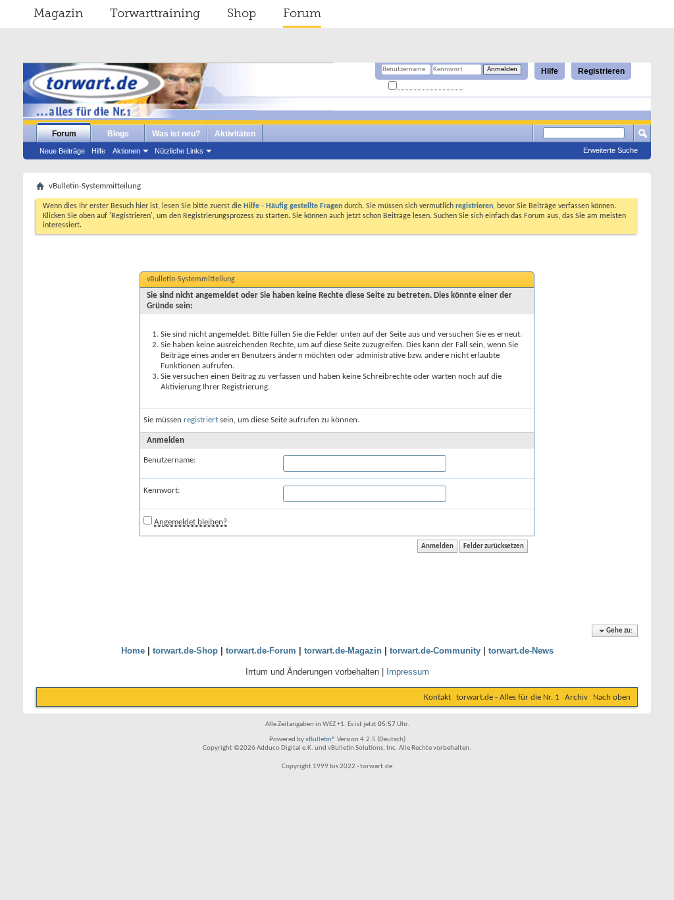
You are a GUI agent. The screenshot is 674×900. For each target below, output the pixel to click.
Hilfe (549, 71)
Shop (241, 13)
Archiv (576, 697)
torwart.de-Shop (185, 651)
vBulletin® (320, 739)
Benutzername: (169, 460)
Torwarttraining (155, 13)
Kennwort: (161, 490)
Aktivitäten (235, 133)
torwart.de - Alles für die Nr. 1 (507, 697)
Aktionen (126, 151)
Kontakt (437, 697)
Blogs (118, 133)
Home (133, 651)
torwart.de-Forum (261, 651)
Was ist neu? (176, 133)
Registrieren (601, 71)
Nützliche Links (179, 151)
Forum (302, 13)
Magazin (58, 13)
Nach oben (612, 697)
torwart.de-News (521, 651)
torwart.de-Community (435, 651)
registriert (201, 420)
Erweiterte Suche (610, 150)
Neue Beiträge (62, 151)
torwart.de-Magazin (343, 651)
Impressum (407, 672)
